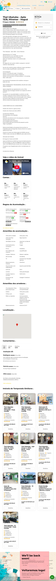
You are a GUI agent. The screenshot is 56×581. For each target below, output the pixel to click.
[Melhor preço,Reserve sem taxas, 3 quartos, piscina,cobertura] (45, 478)
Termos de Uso (7, 568)
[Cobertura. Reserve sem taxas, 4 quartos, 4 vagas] (10, 517)
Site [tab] (4, 347)
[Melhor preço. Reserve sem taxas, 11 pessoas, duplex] (45, 438)
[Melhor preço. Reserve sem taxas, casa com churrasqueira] (28, 478)
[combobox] (45, 27)
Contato (34, 5)
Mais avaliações (7, 383)
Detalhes (10, 429)
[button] (17, 177)
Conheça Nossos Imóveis (23, 5)
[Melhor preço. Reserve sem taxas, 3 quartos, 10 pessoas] (28, 399)
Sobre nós (41, 5)
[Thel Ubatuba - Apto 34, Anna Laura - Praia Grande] (10, 438)
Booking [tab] (17, 347)
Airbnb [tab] (10, 347)
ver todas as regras (8, 228)
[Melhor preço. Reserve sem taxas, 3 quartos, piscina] (10, 399)
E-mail (44, 33)
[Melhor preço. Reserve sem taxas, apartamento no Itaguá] (45, 399)
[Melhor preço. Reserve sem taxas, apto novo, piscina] (28, 438)
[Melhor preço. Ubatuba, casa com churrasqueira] (10, 478)
